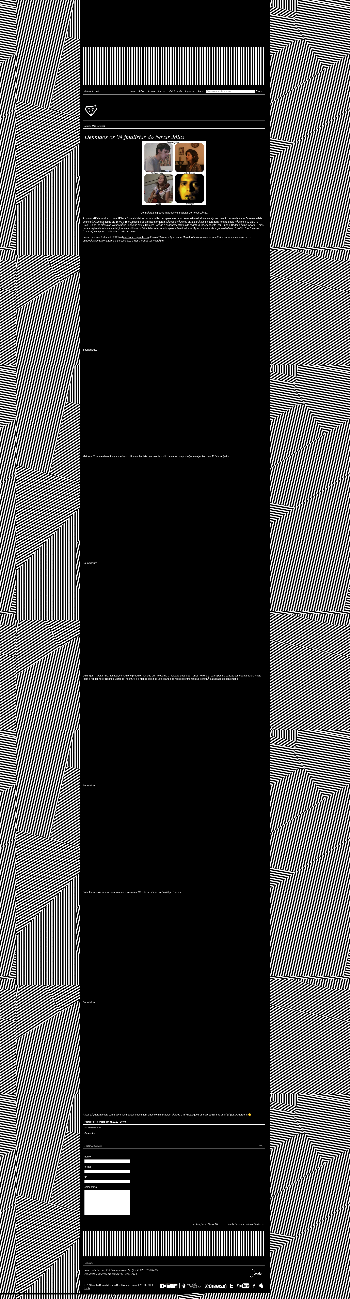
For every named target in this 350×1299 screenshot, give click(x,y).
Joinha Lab (174, 23)
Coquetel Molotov (192, 1285)
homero (101, 1122)
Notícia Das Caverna (94, 125)
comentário (90, 1187)
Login (87, 1288)
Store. (200, 91)
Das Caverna (174, 7)
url (85, 1177)
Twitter (232, 1285)
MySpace (262, 1285)
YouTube (244, 1285)
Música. (162, 91)
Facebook (255, 1285)
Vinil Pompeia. (175, 91)
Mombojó (216, 1285)
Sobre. (142, 91)
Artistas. (151, 91)
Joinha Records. (92, 90)
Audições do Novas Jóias (207, 1224)
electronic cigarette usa (136, 237)
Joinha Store (174, 37)
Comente (89, 1133)
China (170, 1285)
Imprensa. (190, 91)
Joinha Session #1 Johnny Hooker (244, 1224)
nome (87, 1156)
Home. (132, 91)
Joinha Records (91, 110)
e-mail (87, 1166)
